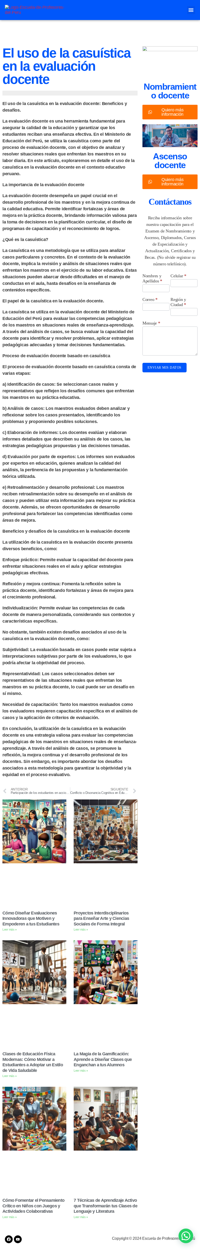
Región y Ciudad (178, 302)
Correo (150, 299)
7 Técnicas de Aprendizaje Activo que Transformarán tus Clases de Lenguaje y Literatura (105, 1206)
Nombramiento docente (170, 91)
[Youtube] (18, 1239)
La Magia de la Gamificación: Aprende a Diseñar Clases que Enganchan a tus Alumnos (103, 1059)
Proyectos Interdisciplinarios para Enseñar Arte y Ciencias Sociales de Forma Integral (101, 918)
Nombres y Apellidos (152, 278)
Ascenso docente (170, 160)
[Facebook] (9, 1239)
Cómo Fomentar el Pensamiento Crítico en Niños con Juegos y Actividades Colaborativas (33, 1206)
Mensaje (151, 323)
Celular (178, 275)
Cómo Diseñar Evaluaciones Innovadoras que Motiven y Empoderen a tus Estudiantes (30, 918)
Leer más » (9, 929)
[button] (191, 10)
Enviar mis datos (164, 367)
